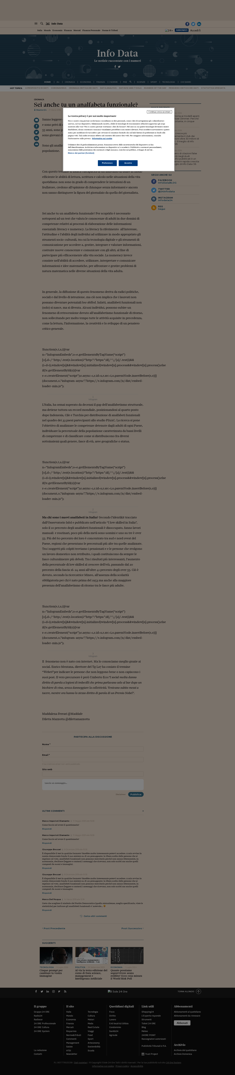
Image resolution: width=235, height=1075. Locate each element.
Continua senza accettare (159, 112)
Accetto (128, 163)
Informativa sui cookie (102, 138)
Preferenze (107, 163)
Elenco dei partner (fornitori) (81, 153)
